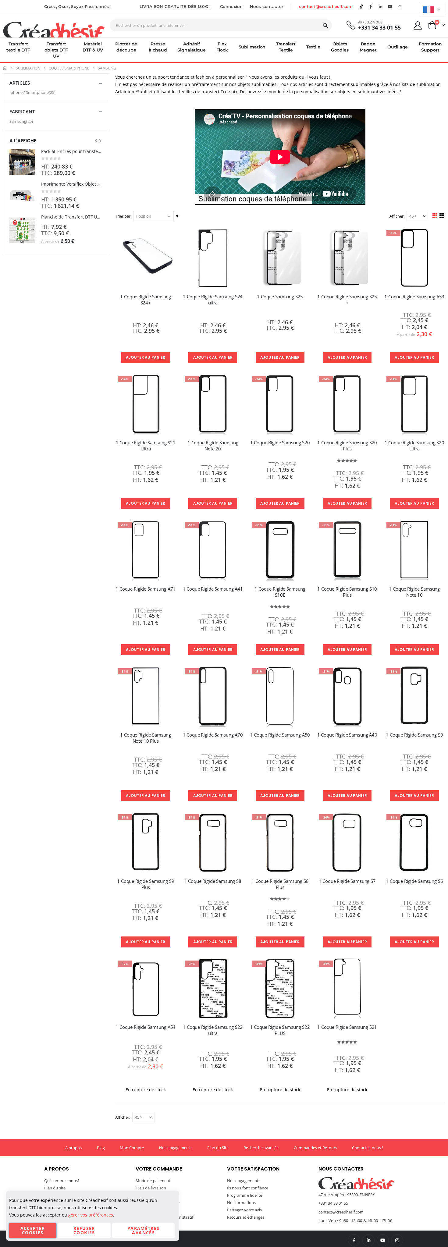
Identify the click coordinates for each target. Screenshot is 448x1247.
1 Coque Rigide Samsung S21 (347, 1027)
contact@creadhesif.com (326, 6)
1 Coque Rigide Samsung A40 (347, 735)
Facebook (354, 1240)
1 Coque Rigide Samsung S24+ (145, 299)
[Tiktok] (361, 6)
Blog (101, 1147)
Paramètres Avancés (143, 1230)
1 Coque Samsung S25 (280, 296)
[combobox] (221, 25)
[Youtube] (390, 6)
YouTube (383, 1240)
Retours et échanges (245, 1217)
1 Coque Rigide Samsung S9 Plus (145, 884)
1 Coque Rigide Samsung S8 (212, 881)
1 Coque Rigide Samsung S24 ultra (213, 299)
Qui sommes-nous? (62, 1180)
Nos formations (241, 1202)
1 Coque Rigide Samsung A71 (146, 589)
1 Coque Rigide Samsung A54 (146, 1027)
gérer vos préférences (90, 1215)
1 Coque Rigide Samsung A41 (213, 589)
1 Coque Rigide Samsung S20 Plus (347, 445)
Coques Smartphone (69, 68)
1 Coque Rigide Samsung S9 (414, 735)
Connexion (231, 6)
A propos (73, 1147)
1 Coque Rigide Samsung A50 (280, 735)
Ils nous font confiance (247, 1188)
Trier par (122, 216)
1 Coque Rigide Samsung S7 (347, 881)
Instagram (397, 1240)
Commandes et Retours (315, 1147)
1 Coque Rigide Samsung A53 (414, 296)
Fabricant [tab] (22, 111)
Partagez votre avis (244, 1210)
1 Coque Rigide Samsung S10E (279, 592)
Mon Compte (132, 1147)
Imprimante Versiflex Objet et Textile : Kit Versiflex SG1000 (72, 184)
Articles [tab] (19, 83)
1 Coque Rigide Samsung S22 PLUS (280, 1030)
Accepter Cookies (32, 1230)
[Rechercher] (325, 25)
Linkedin (380, 6)
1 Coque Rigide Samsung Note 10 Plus (145, 738)
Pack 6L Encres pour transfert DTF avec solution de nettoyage (72, 151)
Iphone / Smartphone (33, 92)
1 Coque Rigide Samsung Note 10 (414, 592)
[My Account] (417, 25)
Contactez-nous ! (367, 1147)
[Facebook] (371, 6)
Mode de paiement (153, 1180)
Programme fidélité (244, 1195)
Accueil (5, 68)
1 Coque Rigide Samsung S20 (280, 442)
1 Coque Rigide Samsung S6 (414, 881)
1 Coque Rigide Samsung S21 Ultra (146, 445)
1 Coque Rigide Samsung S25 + (347, 299)
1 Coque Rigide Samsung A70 (213, 735)
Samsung (21, 121)
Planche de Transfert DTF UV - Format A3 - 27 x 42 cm (72, 217)
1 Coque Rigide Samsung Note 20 (212, 445)
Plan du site (55, 1188)
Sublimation (28, 68)
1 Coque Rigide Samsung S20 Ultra (414, 445)
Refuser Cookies (84, 1230)
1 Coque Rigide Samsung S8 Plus (279, 884)
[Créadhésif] (54, 29)
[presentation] (100, 140)
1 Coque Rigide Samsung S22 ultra (213, 1030)
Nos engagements (175, 1147)
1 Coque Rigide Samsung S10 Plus (347, 592)
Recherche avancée (261, 1147)
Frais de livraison (151, 1188)
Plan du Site (218, 1147)
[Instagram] (400, 6)
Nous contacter (266, 6)
